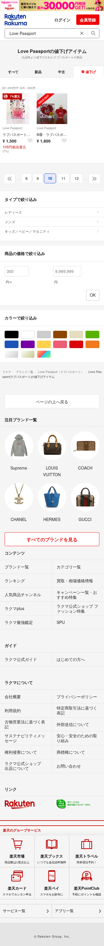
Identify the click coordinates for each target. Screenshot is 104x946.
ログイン (62, 20)
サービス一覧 (14, 911)
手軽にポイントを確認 (86, 891)
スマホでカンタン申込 (17, 891)
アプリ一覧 (64, 911)
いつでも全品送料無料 (51, 859)
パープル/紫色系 (34, 344)
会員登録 (88, 20)
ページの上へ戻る (52, 401)
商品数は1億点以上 (17, 859)
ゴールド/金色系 (34, 354)
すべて (13, 71)
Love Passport (12, 128)
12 (77, 178)
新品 (38, 71)
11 (63, 178)
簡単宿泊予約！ (86, 859)
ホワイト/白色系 (34, 334)
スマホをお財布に (51, 891)
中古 (61, 71)
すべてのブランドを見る (52, 539)
